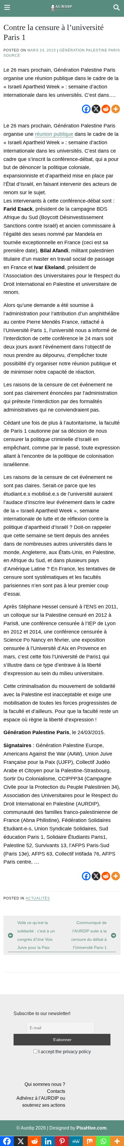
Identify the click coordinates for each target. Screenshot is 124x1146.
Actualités (38, 898)
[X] (96, 109)
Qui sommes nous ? (45, 1084)
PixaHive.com (91, 1127)
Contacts (56, 1091)
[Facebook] (86, 109)
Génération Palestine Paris (89, 50)
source (11, 55)
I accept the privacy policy (64, 1051)
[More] (115, 109)
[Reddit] (106, 109)
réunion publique (54, 134)
